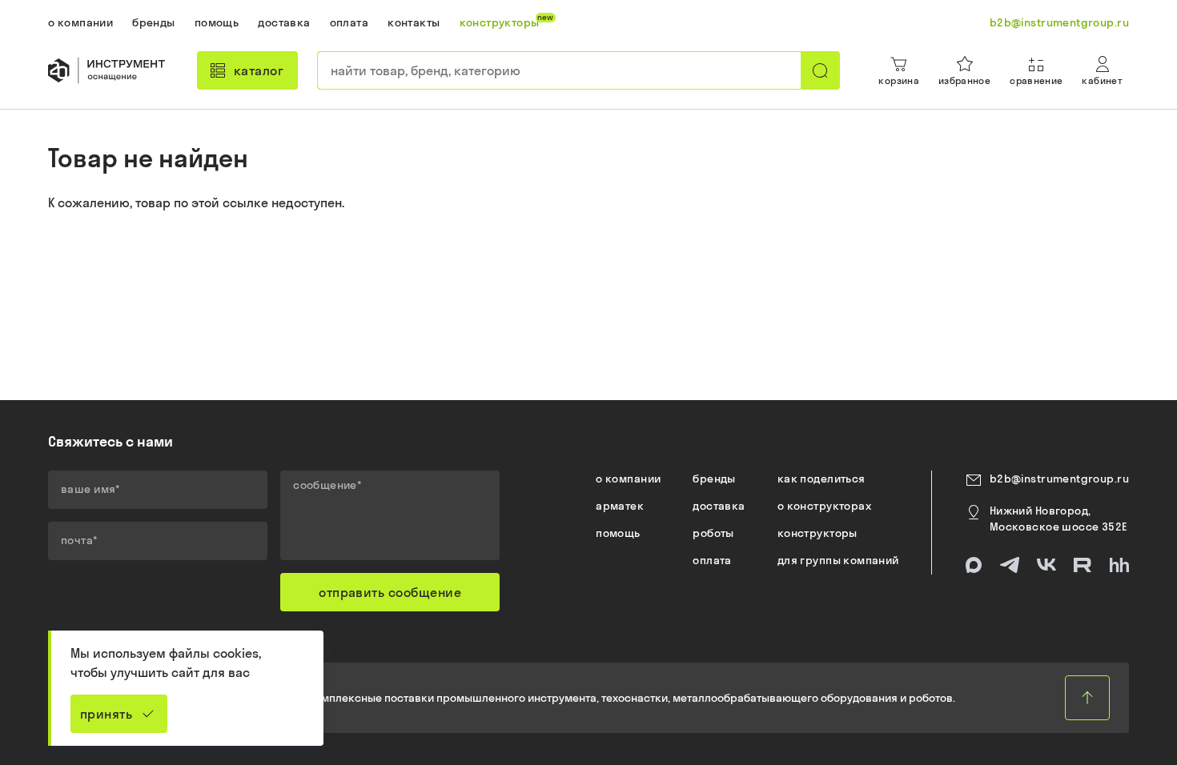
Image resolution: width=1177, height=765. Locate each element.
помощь (618, 533)
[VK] (1046, 565)
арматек (620, 506)
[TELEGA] (1009, 565)
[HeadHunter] (1119, 565)
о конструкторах (824, 506)
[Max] (973, 565)
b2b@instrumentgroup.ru (1059, 478)
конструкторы (817, 533)
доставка (719, 506)
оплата (712, 560)
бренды (714, 478)
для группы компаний (838, 560)
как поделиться (821, 478)
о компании (628, 478)
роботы (713, 533)
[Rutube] (1082, 565)
